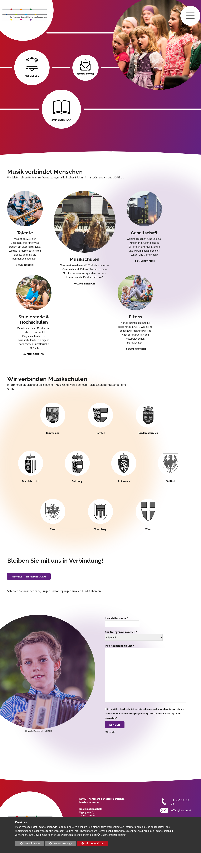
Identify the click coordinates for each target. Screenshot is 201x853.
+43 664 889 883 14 (180, 801)
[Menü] (190, 16)
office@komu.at (181, 810)
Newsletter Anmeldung (29, 576)
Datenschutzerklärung (113, 834)
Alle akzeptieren (90, 843)
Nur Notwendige (58, 844)
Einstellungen (27, 844)
